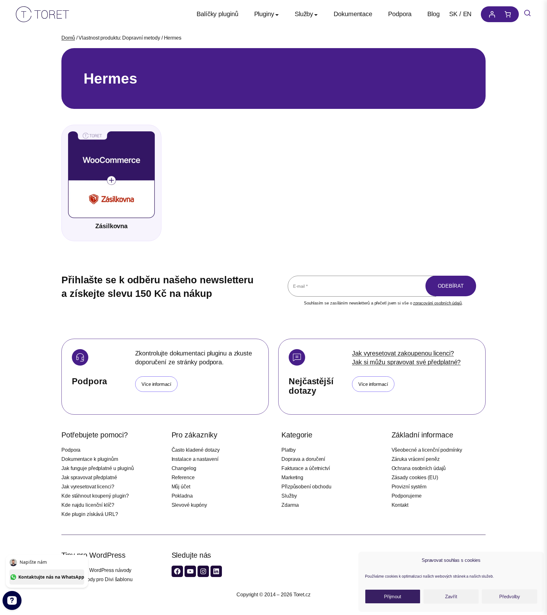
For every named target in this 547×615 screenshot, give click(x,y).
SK (453, 13)
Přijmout (392, 596)
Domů (68, 38)
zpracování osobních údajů (437, 303)
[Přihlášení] (490, 14)
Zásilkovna (111, 226)
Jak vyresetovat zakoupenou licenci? (403, 353)
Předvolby (509, 596)
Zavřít (451, 596)
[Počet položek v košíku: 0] (509, 14)
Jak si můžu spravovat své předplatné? (406, 362)
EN (467, 13)
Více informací (156, 384)
